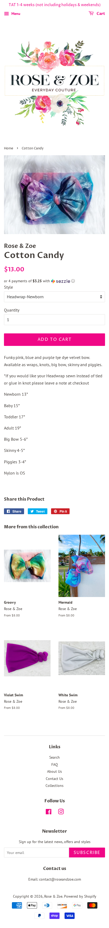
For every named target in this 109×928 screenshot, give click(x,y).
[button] (54, 281)
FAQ (54, 764)
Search (54, 757)
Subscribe (87, 853)
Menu (15, 13)
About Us (54, 771)
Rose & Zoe (53, 896)
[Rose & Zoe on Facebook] (49, 812)
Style (8, 287)
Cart (100, 13)
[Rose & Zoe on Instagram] (61, 812)
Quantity (11, 310)
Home (8, 148)
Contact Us (54, 778)
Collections (54, 785)
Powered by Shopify (80, 896)
